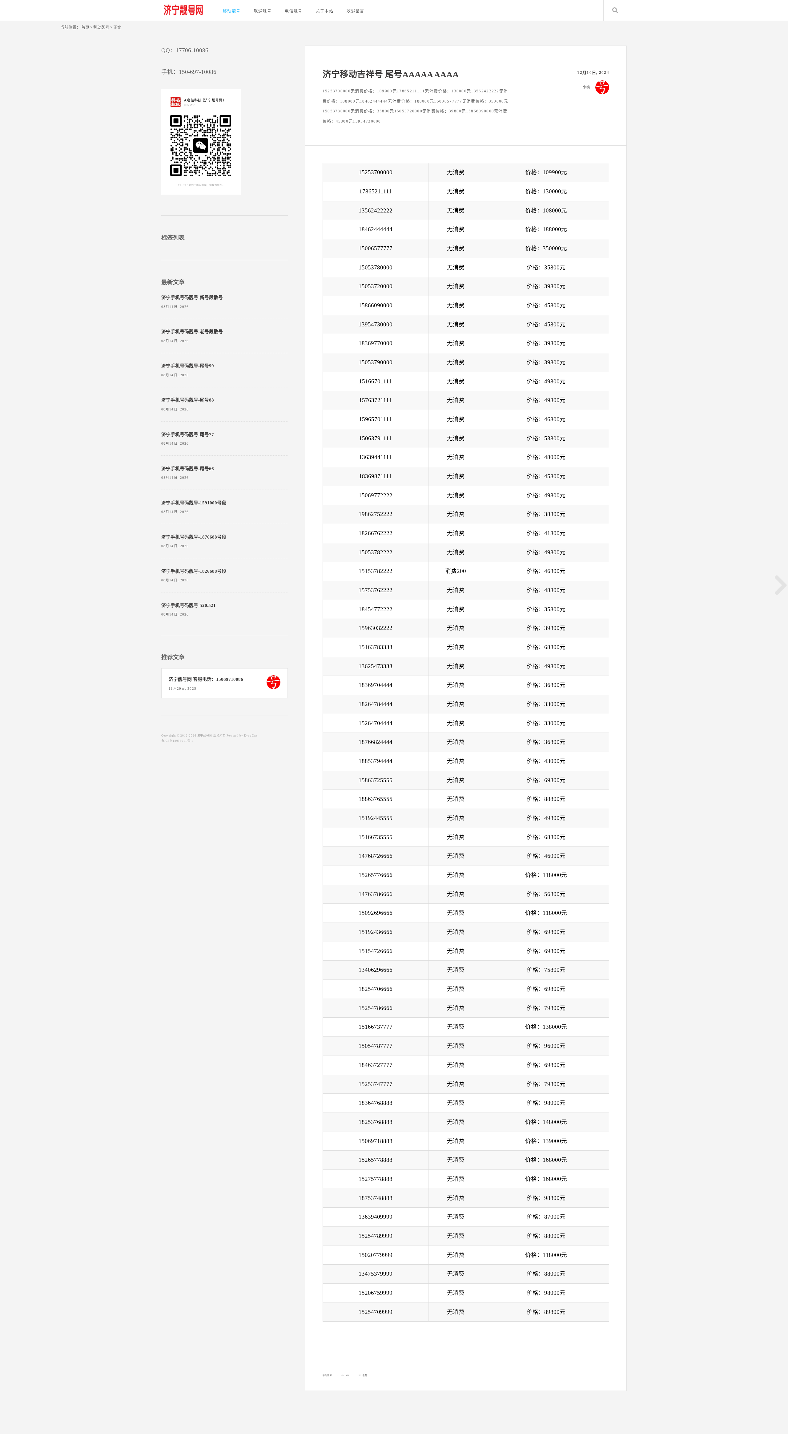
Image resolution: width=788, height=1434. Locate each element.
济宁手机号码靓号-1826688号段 (193, 571)
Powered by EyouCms (242, 735)
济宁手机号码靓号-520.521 (188, 605)
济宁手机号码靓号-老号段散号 (192, 331)
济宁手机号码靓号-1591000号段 (193, 502)
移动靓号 (231, 11)
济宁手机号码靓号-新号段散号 (192, 297)
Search (615, 10)
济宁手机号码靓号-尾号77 (187, 434)
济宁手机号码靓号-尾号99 (187, 365)
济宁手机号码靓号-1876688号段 (193, 537)
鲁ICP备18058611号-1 (177, 740)
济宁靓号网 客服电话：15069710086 (206, 679)
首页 (85, 27)
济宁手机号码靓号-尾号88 (187, 400)
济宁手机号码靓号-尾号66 (187, 468)
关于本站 (324, 11)
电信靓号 (293, 11)
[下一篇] (781, 585)
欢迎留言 (355, 11)
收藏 (365, 1375)
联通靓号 (262, 11)
